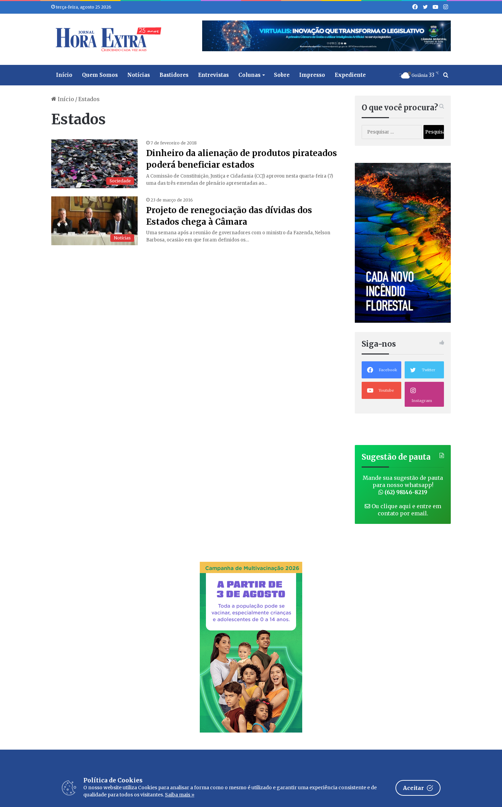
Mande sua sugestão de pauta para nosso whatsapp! (403, 485)
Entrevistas (213, 75)
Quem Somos (100, 75)
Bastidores (174, 75)
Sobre (282, 75)
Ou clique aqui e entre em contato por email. (405, 510)
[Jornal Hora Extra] (107, 39)
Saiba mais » (179, 795)
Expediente (350, 75)
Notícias (138, 75)
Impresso (312, 75)
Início (64, 75)
